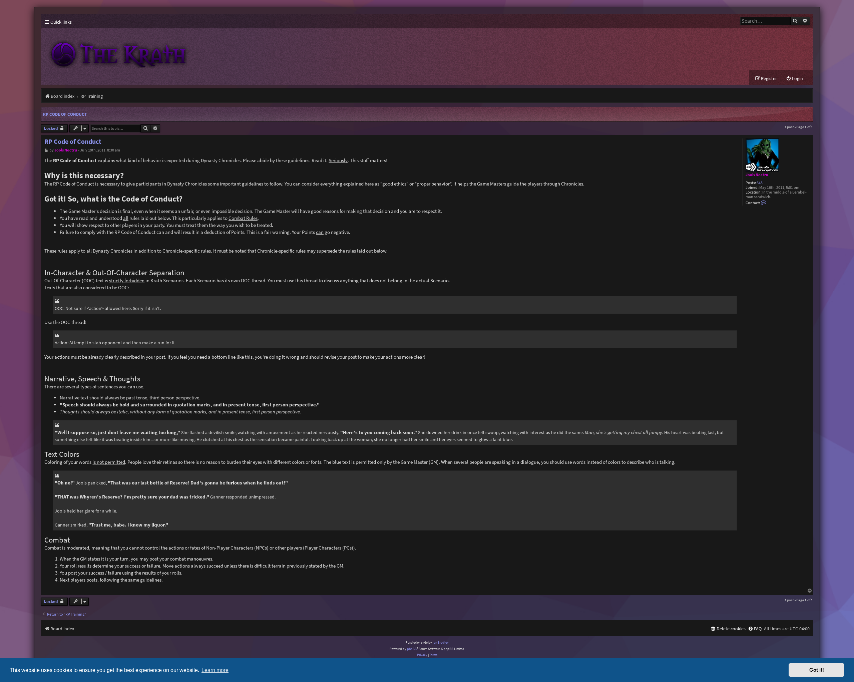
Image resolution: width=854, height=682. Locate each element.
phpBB (412, 649)
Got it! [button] (816, 670)
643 (760, 183)
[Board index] (164, 49)
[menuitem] (794, 78)
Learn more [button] (215, 670)
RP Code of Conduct (65, 114)
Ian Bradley (441, 642)
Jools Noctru (757, 175)
